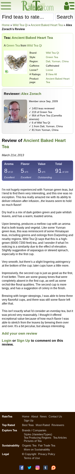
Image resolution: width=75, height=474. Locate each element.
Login (6, 340)
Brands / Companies (34, 430)
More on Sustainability (37, 449)
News (43, 416)
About (34, 416)
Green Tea (13, 45)
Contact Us (55, 416)
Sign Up (23, 340)
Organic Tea (29, 445)
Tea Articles (60, 437)
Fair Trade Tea (46, 445)
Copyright (30, 454)
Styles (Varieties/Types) (38, 434)
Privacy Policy (46, 454)
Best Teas (28, 425)
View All (52, 74)
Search (65, 17)
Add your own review (19, 333)
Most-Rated (43, 425)
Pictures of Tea (33, 440)
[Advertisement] (37, 381)
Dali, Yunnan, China (57, 61)
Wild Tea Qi (52, 52)
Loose (49, 69)
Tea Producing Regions (37, 437)
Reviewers (58, 425)
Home (6, 25)
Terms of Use (32, 458)
